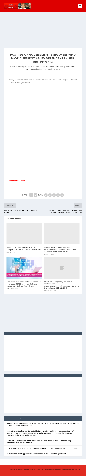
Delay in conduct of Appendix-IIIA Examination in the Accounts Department (36, 454)
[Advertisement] (43, 32)
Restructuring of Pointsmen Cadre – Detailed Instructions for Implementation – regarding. (42, 448)
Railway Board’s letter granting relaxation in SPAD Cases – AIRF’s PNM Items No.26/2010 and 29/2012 (60, 249)
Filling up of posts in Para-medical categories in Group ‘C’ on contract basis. (23, 248)
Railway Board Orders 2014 (36, 69)
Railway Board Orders (67, 66)
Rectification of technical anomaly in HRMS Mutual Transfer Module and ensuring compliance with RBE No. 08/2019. (38, 442)
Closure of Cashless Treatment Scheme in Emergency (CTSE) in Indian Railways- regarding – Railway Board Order (24, 284)
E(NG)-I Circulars (42, 66)
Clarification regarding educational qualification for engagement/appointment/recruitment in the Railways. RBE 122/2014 (61, 285)
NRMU (20, 66)
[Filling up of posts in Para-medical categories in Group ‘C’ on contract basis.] (24, 233)
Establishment (54, 66)
